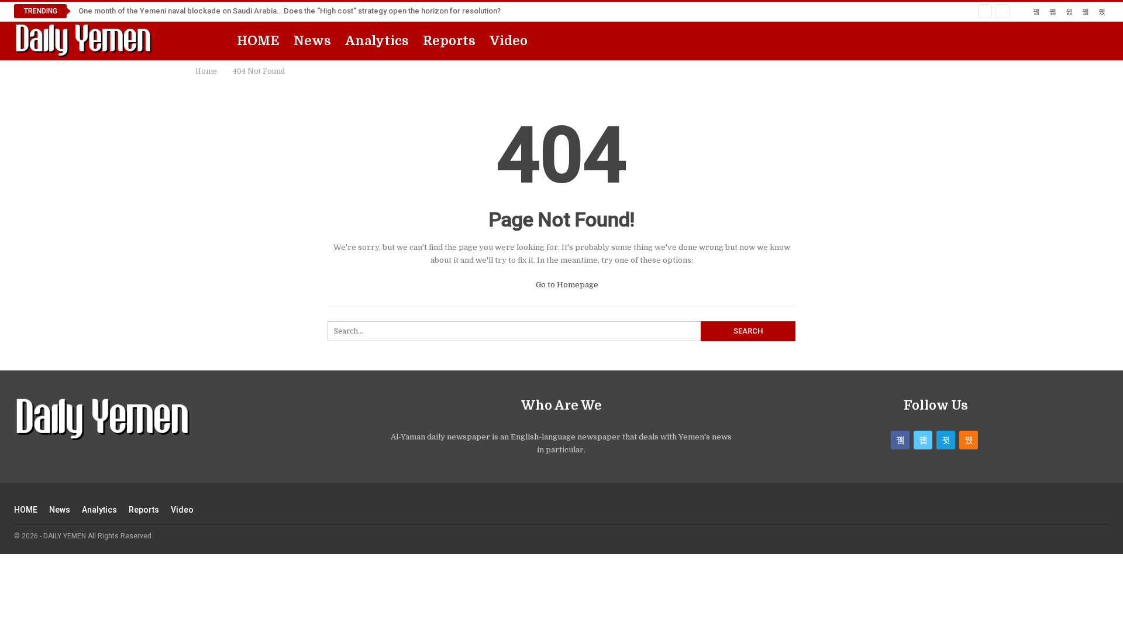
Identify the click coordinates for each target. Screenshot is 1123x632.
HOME (258, 40)
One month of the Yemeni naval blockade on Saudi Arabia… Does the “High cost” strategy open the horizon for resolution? (289, 10)
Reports (449, 40)
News (312, 40)
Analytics (377, 40)
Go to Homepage (566, 284)
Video (509, 40)
